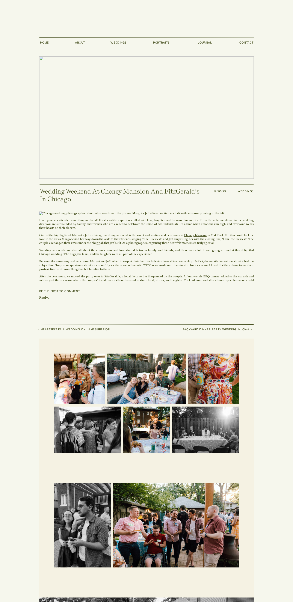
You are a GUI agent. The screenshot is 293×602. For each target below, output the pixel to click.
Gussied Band (165, 295)
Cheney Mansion (195, 235)
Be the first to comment (59, 291)
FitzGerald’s (112, 276)
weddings (246, 191)
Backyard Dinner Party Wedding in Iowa (216, 329)
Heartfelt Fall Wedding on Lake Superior (75, 329)
